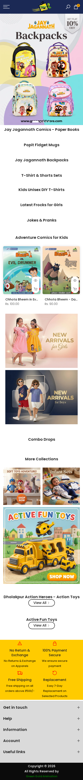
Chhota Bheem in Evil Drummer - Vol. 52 (36, 299)
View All (39, 602)
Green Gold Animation (41, 776)
